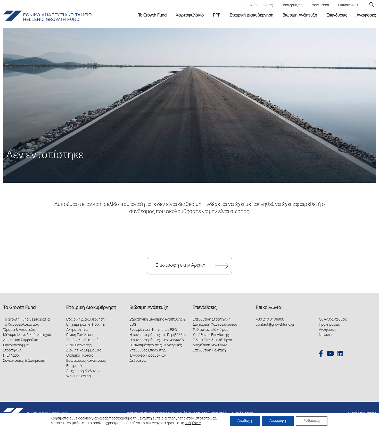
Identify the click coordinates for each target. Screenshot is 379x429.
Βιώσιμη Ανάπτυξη (148, 308)
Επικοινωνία (269, 308)
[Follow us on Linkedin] (340, 354)
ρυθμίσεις (193, 423)
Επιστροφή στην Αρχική (180, 265)
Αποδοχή (244, 421)
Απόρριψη (277, 421)
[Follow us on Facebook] (321, 354)
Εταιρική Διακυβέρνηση (91, 308)
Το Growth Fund (19, 308)
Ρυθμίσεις (311, 421)
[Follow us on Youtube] (330, 354)
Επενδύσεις (205, 308)
